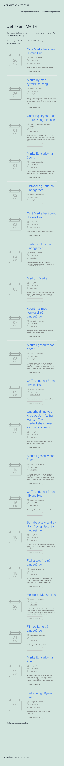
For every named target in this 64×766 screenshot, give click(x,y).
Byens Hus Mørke (35, 63)
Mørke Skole (33, 288)
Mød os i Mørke (37, 278)
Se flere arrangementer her (17, 723)
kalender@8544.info (13, 43)
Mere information (35, 71)
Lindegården (33, 94)
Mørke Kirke (33, 605)
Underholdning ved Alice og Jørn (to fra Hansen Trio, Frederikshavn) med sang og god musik (40, 419)
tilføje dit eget (19, 36)
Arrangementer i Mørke (30, 12)
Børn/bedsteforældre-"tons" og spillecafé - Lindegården (41, 526)
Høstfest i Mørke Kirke (41, 595)
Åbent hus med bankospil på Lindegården (37, 312)
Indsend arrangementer (51, 12)
